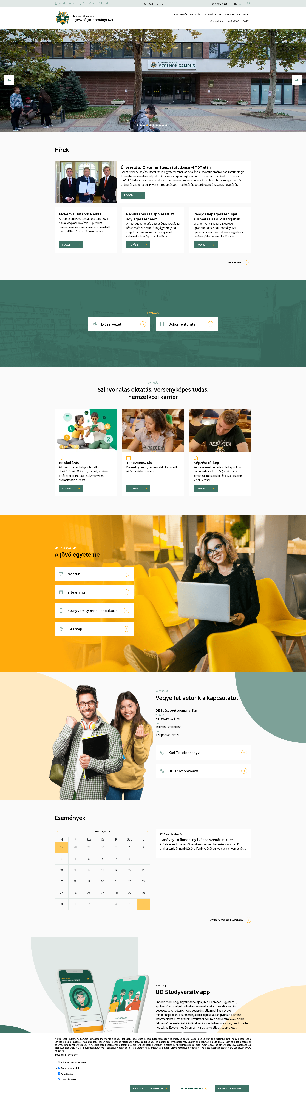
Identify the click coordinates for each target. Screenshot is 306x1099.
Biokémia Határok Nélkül (80, 214)
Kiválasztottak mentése (148, 1088)
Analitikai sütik (68, 1074)
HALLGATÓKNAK (233, 21)
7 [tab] (157, 125)
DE (145, 4)
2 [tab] (141, 125)
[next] (147, 831)
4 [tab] (147, 125)
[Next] (297, 80)
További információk (66, 1054)
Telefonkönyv (88, 3)
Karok (151, 4)
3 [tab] (144, 125)
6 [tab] (153, 125)
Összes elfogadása (230, 1088)
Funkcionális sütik (70, 1068)
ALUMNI (246, 21)
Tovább (128, 195)
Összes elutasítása (191, 1088)
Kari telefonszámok (66, 3)
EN (240, 4)
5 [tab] (150, 125)
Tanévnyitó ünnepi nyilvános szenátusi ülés (197, 839)
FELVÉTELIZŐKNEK (216, 21)
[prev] (57, 831)
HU (235, 4)
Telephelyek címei (167, 735)
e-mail (105, 3)
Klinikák (159, 4)
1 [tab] (137, 125)
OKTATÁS (195, 14)
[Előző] (9, 80)
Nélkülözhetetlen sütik (73, 1062)
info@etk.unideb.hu (168, 726)
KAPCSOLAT (243, 14)
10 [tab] (166, 125)
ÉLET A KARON (226, 14)
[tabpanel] (153, 80)
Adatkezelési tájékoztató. (215, 1047)
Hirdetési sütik (68, 1079)
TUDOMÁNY (209, 14)
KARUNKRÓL (180, 14)
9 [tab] (163, 125)
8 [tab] (160, 125)
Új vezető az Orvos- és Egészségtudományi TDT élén (166, 167)
